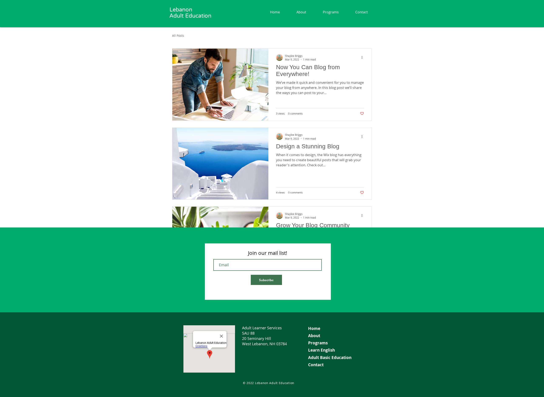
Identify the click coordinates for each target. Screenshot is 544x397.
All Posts (178, 36)
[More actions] (363, 57)
